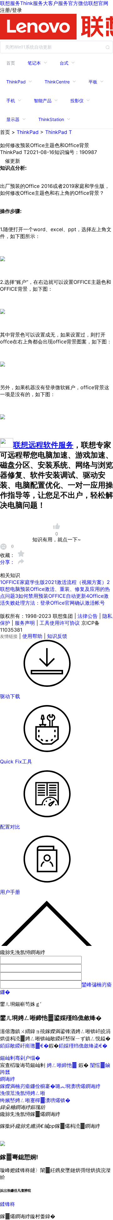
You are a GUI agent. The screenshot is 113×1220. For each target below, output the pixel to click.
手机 (10, 100)
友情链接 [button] (9, 636)
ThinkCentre (57, 81)
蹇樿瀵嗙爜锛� (50, 1100)
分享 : (7, 562)
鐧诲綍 (7, 1079)
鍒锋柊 (7, 1204)
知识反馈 (57, 636)
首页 (10, 63)
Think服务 (31, 3)
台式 (64, 63)
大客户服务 (55, 3)
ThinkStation (51, 119)
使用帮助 (32, 636)
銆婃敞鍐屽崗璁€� (24, 1045)
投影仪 (76, 100)
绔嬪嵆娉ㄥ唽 (15, 1100)
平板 (93, 81)
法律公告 (88, 616)
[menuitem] (10, 62)
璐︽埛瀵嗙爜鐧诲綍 (77, 1086)
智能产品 (42, 100)
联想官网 (98, 3)
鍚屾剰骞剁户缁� (20, 1058)
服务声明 (25, 623)
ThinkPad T (58, 132)
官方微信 (78, 3)
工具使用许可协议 (60, 623)
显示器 (12, 119)
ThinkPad (16, 81)
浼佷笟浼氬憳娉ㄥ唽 (22, 1093)
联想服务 (10, 3)
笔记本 (34, 63)
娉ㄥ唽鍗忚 (62, 1065)
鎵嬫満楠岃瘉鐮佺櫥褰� (27, 1086)
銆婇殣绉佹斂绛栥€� (83, 1045)
